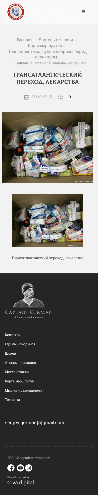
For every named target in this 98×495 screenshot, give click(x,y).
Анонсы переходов (20, 363)
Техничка (12, 400)
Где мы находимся (20, 344)
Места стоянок (17, 372)
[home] (14, 11)
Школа (10, 353)
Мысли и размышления (24, 390)
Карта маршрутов (19, 381)
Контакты (12, 335)
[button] (83, 11)
